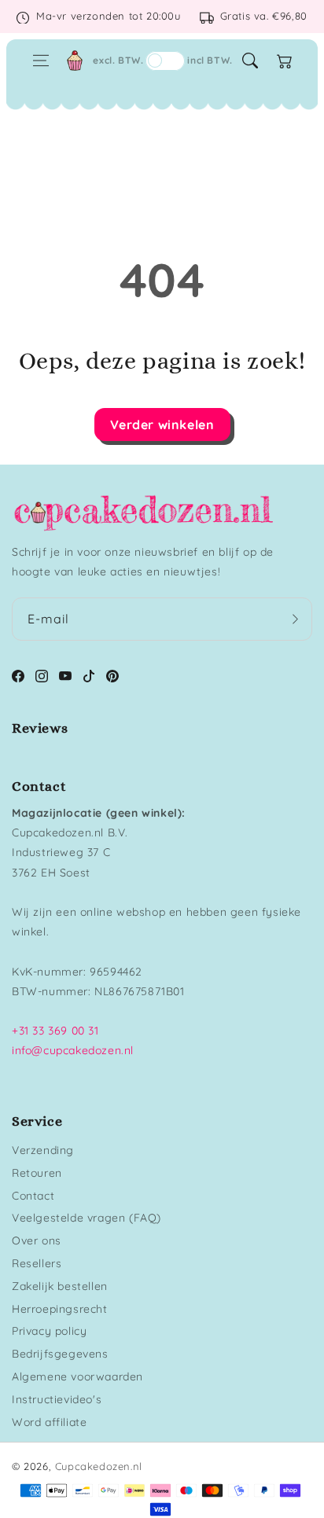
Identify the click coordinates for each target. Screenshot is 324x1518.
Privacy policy (49, 1331)
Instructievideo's (56, 1399)
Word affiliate (49, 1422)
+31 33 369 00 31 (55, 1031)
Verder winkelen (162, 424)
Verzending (43, 1150)
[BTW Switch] (165, 61)
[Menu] (41, 60)
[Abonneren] (295, 619)
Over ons (36, 1240)
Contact (33, 1196)
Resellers (36, 1263)
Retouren (37, 1173)
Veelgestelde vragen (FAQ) (86, 1218)
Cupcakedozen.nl (98, 1466)
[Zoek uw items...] (250, 60)
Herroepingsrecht (60, 1309)
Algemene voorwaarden (77, 1376)
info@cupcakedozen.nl (73, 1050)
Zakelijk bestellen (60, 1286)
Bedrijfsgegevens (60, 1354)
